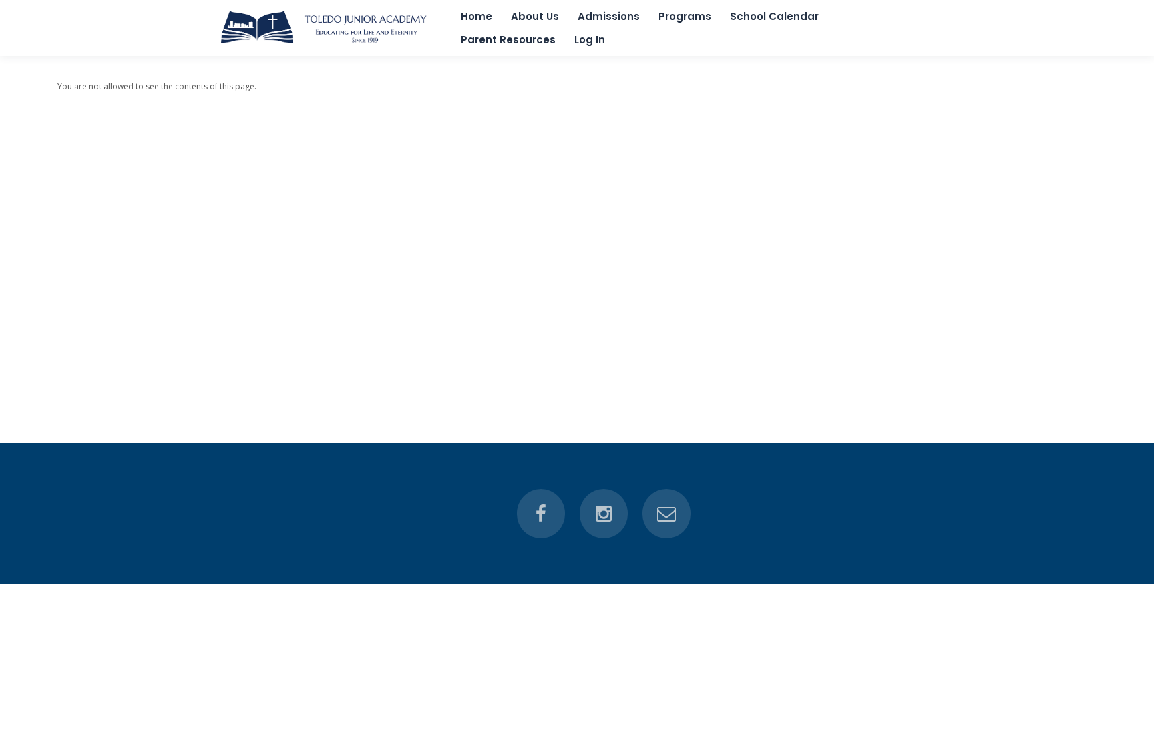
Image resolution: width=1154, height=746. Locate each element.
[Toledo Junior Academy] (325, 44)
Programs (684, 16)
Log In (589, 40)
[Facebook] (541, 513)
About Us (535, 16)
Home (476, 16)
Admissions (609, 16)
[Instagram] (604, 513)
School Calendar (774, 16)
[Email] (666, 513)
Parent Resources (508, 40)
